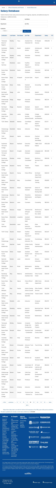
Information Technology (5, 439)
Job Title (27, 23)
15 (41, 402)
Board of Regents (4, 419)
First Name (3, 19)
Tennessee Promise (14, 452)
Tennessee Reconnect (14, 455)
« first (4, 402)
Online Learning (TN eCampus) (14, 446)
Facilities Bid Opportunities (14, 427)
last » (27, 405)
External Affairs (4, 433)
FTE (52, 35)
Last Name (27, 19)
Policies (13, 429)
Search (22, 422)
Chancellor (5, 422)
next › (50, 402)
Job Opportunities (14, 419)
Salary (46, 35)
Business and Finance (5, 430)
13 (33, 402)
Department (3, 23)
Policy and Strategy (5, 442)
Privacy (22, 424)
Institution (3, 28)
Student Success (4, 450)
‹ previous (10, 402)
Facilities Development (5, 427)
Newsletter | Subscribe (14, 436)
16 (44, 402)
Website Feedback (22, 426)
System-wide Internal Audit (5, 453)
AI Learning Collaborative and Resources (14, 441)
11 (27, 402)
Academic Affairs (4, 424)
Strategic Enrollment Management (5, 446)
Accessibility (23, 420)
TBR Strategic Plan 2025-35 (14, 449)
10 (23, 402)
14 (37, 402)
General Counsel (4, 436)
